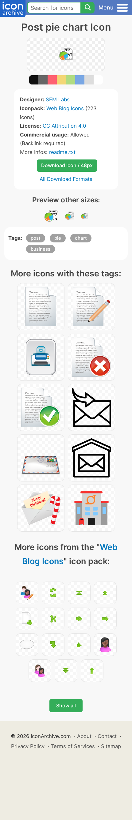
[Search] (87, 7)
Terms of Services (73, 746)
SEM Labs (58, 99)
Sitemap (111, 746)
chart (81, 238)
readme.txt (62, 152)
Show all (66, 705)
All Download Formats (66, 179)
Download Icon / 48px (67, 165)
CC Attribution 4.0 (64, 126)
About (84, 736)
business (40, 249)
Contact (107, 736)
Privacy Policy (28, 746)
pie (57, 238)
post (36, 238)
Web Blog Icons (65, 108)
